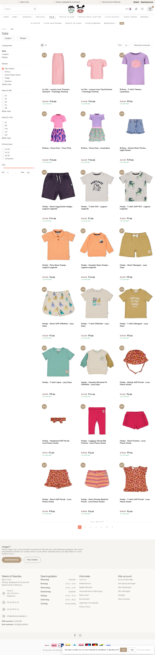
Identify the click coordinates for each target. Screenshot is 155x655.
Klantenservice (147, 2)
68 (6, 108)
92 (6, 122)
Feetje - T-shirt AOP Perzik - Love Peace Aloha (135, 500)
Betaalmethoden (85, 587)
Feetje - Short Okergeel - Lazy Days (133, 266)
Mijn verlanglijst (124, 591)
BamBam (145, 17)
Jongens (26, 17)
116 (6, 135)
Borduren (109, 23)
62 (6, 105)
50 (6, 99)
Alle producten (124, 599)
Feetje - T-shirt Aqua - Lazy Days (57, 382)
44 (6, 95)
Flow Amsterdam (53, 23)
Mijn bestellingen (124, 587)
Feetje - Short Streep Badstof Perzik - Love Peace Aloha (94, 500)
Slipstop (35, 23)
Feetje (7, 78)
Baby (14, 17)
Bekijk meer (6, 84)
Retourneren (84, 595)
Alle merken (9, 69)
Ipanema (8, 81)
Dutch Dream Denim (13, 75)
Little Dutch (112, 17)
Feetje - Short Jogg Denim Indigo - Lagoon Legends (57, 208)
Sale (51, 17)
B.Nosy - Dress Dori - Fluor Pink (56, 148)
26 (107, 527)
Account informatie (125, 580)
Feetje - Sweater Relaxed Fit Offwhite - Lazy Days (94, 383)
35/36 (7, 155)
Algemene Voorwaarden (88, 603)
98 (6, 125)
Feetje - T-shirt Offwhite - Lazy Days (95, 325)
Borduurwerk (84, 599)
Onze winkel (32, 560)
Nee (132, 650)
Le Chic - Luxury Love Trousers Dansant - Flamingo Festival (56, 90)
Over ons (82, 580)
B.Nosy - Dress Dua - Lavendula (95, 148)
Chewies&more (93, 23)
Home (6, 17)
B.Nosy (7, 72)
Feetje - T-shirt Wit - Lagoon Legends (94, 208)
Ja (123, 650)
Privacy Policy (84, 607)
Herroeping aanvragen (127, 583)
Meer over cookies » (144, 650)
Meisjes (40, 17)
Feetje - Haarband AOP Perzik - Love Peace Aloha (56, 442)
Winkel (136, 2)
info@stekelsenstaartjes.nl (17, 616)
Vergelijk (121, 595)
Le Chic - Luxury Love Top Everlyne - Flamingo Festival (96, 90)
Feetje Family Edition (89, 17)
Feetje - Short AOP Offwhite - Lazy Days (58, 325)
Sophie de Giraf (73, 23)
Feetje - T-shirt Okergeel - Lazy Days (134, 325)
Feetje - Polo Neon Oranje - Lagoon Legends (54, 266)
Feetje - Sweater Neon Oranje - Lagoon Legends (95, 266)
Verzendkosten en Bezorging (90, 591)
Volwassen (9, 159)
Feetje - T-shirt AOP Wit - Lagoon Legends (135, 208)
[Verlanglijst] (142, 9)
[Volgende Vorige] (112, 527)
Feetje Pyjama (66, 17)
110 (6, 132)
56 (6, 102)
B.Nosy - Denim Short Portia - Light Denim (133, 149)
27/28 (7, 149)
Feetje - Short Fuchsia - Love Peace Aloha (133, 442)
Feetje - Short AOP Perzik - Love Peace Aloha (56, 500)
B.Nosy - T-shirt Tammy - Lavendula (131, 90)
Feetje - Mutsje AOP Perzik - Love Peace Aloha (135, 383)
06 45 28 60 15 (13, 602)
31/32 (7, 152)
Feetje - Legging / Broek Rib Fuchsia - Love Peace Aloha (93, 442)
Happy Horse (130, 17)
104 (6, 129)
